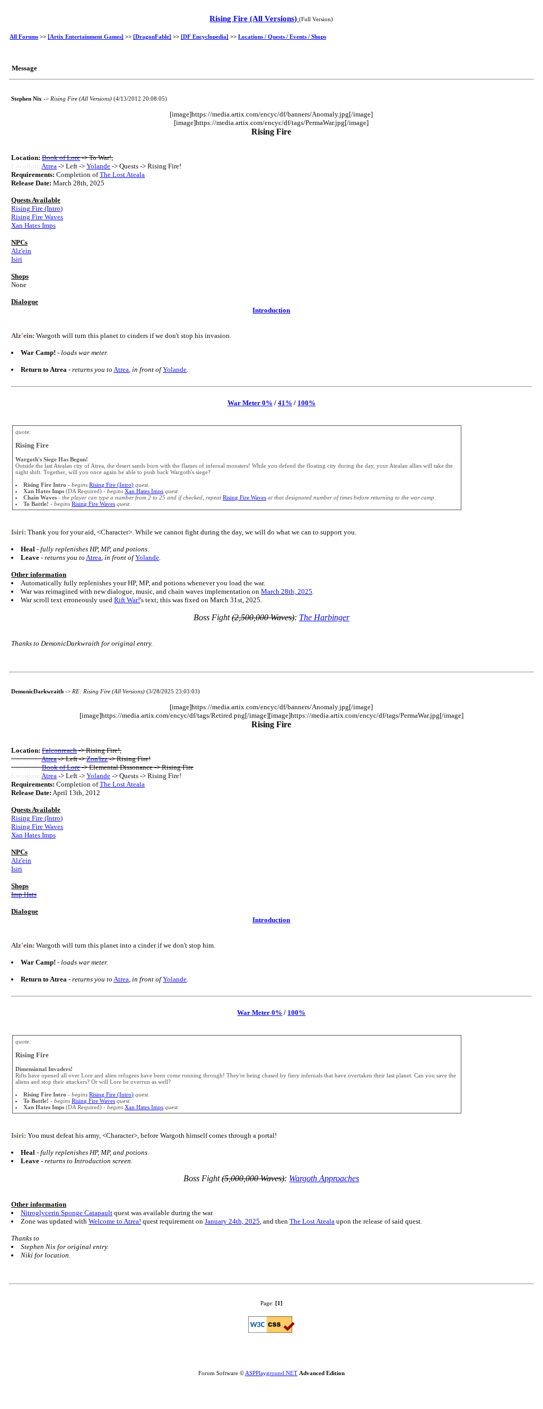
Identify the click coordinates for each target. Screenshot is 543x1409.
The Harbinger (324, 617)
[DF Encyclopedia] (205, 36)
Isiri (16, 259)
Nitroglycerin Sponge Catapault (66, 1213)
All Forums (24, 36)
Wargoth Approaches (324, 1178)
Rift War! (127, 600)
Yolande (98, 166)
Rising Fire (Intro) (37, 208)
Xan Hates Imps (33, 225)
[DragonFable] (152, 36)
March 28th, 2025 (286, 591)
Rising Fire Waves (37, 217)
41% (285, 403)
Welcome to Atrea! (115, 1221)
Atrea (49, 166)
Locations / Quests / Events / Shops (282, 36)
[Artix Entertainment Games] (86, 36)
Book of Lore (61, 158)
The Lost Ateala (122, 175)
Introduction (271, 310)
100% (306, 403)
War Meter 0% (250, 403)
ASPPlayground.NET (271, 1373)
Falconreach (59, 750)
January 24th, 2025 (232, 1221)
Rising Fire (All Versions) (254, 18)
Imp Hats (24, 894)
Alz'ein (21, 251)
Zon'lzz (97, 759)
